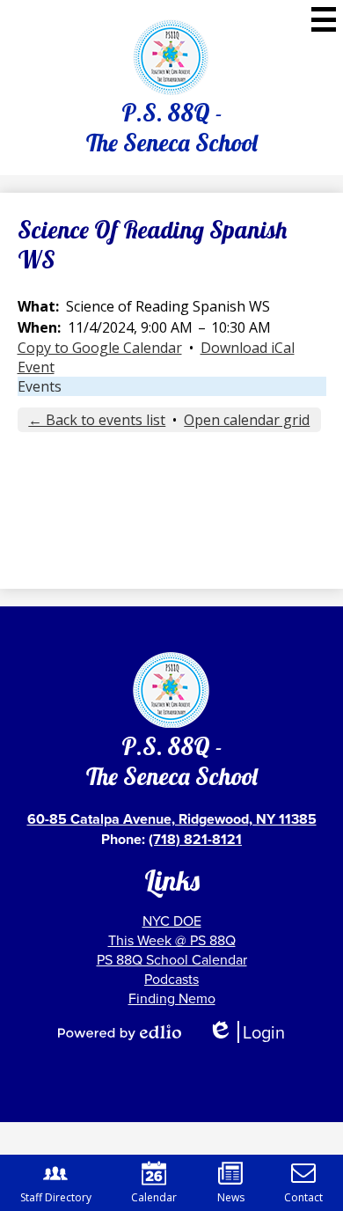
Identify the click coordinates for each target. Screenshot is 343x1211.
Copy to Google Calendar (100, 347)
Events (40, 386)
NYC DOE (171, 920)
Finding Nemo (171, 998)
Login (246, 1032)
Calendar (154, 1197)
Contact (303, 1197)
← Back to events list (96, 419)
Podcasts (171, 978)
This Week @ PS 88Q (172, 940)
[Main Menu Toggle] (323, 19)
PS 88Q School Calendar (172, 959)
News (230, 1197)
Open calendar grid (247, 419)
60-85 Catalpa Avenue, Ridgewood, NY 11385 (172, 819)
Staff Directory (55, 1197)
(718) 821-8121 (195, 839)
